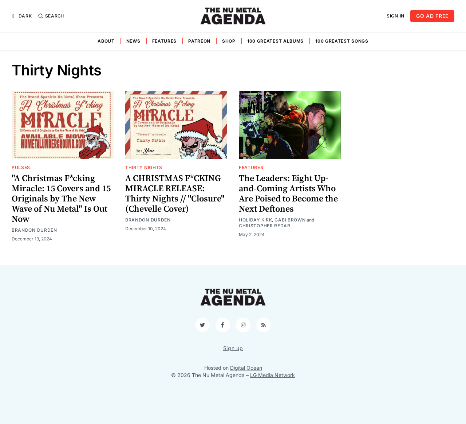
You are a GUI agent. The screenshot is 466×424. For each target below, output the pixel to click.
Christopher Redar (265, 225)
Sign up (233, 348)
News (133, 41)
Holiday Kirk (255, 220)
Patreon (199, 41)
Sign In (395, 16)
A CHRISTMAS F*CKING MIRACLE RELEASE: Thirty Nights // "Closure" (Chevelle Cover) (175, 194)
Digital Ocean (246, 368)
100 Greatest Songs (341, 41)
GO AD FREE (432, 16)
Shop (229, 41)
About (106, 41)
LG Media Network (272, 375)
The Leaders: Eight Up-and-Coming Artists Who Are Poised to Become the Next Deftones (288, 194)
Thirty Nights (143, 167)
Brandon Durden (34, 230)
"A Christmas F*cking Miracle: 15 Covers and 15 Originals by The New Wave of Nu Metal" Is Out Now (61, 199)
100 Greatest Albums (275, 41)
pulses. (22, 167)
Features (164, 41)
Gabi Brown (290, 220)
